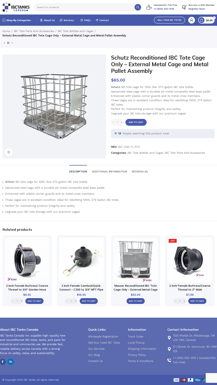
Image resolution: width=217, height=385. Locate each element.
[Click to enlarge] (9, 152)
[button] (34, 301)
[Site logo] (16, 7)
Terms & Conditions (140, 361)
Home (6, 31)
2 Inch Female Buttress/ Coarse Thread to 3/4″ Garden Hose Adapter (27, 289)
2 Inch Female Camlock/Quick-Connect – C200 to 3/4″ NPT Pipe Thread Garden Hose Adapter (81, 289)
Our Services (96, 348)
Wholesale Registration (103, 336)
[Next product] (12, 43)
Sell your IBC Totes (169, 20)
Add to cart (136, 122)
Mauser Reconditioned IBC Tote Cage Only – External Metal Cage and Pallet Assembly (136, 289)
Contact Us (95, 361)
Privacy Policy (137, 354)
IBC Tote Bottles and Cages (75, 31)
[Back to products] (8, 43)
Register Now (197, 8)
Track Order (136, 336)
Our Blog (94, 354)
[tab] (78, 170)
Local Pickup (136, 342)
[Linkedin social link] (10, 362)
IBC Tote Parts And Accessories (34, 31)
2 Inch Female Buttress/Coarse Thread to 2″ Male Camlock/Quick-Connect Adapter (190, 289)
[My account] (192, 20)
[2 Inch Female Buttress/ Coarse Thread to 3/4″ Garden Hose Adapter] (27, 260)
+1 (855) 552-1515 (164, 8)
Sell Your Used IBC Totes (104, 342)
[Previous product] (4, 43)
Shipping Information (142, 348)
